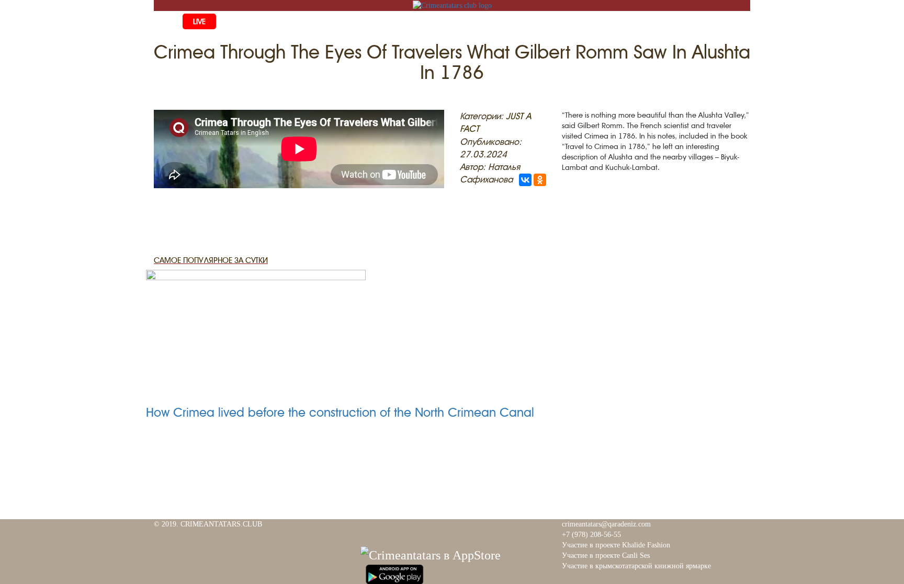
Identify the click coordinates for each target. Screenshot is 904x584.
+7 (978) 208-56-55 (591, 535)
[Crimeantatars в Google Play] (394, 573)
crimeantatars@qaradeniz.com (606, 524)
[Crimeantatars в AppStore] (430, 553)
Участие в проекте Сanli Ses (606, 555)
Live (199, 21)
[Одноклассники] (540, 180)
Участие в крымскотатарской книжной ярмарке (636, 566)
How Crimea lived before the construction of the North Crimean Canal (340, 412)
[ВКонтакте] (525, 180)
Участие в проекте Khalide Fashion (616, 545)
